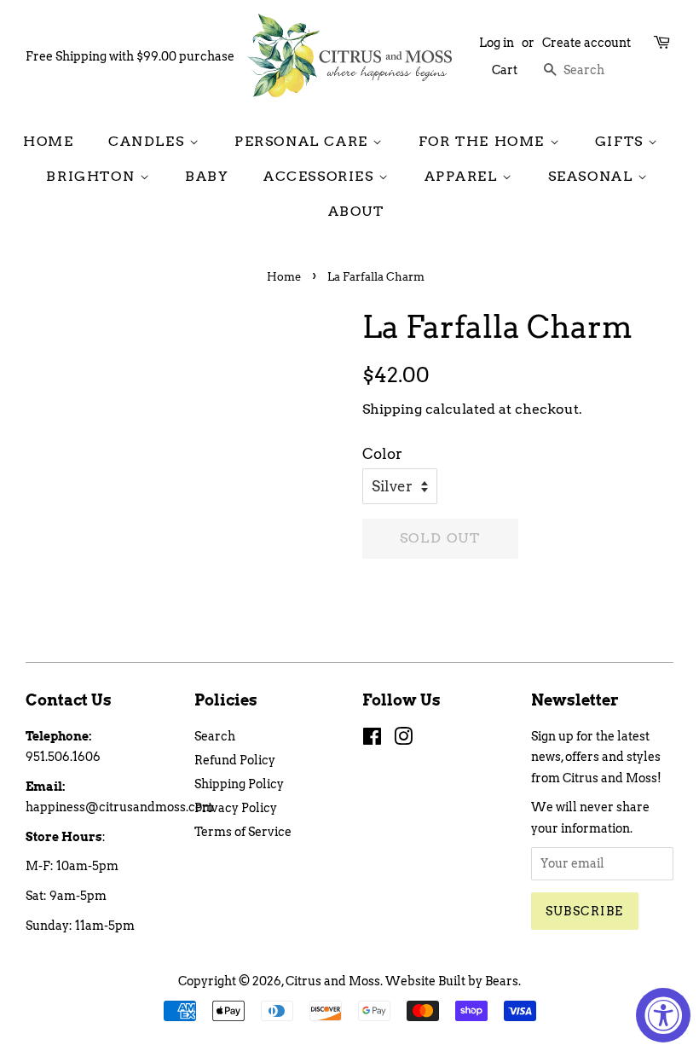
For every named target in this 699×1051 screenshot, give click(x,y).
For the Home (484, 141)
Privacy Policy (235, 808)
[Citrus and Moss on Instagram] (403, 739)
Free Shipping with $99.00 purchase (130, 56)
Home (48, 141)
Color (382, 453)
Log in (496, 42)
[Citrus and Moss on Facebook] (372, 739)
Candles (148, 141)
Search (214, 736)
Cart (504, 70)
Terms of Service (243, 831)
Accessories (320, 176)
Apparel (464, 176)
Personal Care (303, 141)
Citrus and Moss (333, 981)
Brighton (92, 176)
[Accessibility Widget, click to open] (663, 1015)
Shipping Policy (239, 784)
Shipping (392, 409)
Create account (586, 42)
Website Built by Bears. (453, 981)
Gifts (622, 141)
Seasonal (593, 176)
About (356, 211)
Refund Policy (234, 760)
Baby (206, 176)
